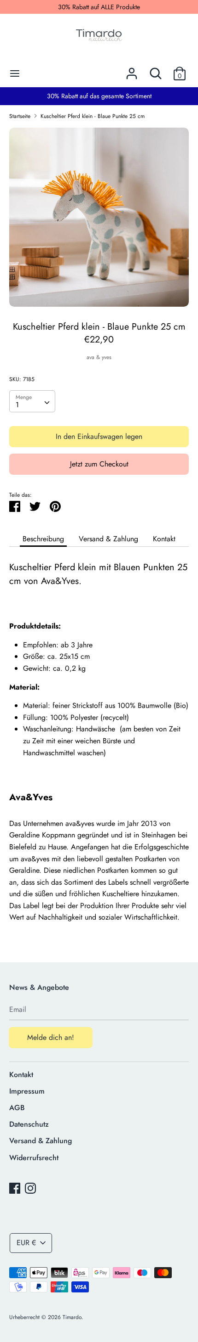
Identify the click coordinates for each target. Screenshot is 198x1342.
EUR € (26, 1242)
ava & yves (99, 357)
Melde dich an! (50, 1037)
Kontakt (164, 538)
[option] (99, 217)
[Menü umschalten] (14, 73)
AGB (17, 1107)
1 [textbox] (17, 404)
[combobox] (32, 401)
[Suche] (155, 70)
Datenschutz (29, 1124)
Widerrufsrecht (33, 1157)
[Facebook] (14, 1188)
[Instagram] (30, 1188)
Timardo (72, 1317)
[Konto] (131, 70)
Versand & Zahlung (108, 538)
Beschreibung (43, 538)
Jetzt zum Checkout (99, 464)
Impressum (27, 1091)
